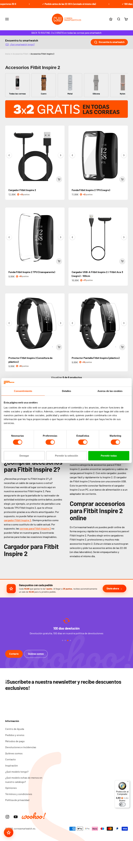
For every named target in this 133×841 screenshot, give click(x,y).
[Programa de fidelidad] (8, 832)
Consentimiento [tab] (23, 391)
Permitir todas (109, 455)
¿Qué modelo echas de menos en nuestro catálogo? (23, 779)
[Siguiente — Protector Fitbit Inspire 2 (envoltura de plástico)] (60, 323)
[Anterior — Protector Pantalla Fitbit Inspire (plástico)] (72, 323)
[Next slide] (123, 85)
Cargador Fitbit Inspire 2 (22, 189)
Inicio (7, 53)
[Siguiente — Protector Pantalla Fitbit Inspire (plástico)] (124, 323)
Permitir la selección (66, 455)
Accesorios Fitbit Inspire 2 (42, 53)
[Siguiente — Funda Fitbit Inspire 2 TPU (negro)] (124, 155)
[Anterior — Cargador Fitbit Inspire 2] (9, 155)
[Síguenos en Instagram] (7, 817)
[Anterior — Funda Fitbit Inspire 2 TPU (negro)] (72, 155)
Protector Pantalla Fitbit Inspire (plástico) (96, 357)
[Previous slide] (10, 85)
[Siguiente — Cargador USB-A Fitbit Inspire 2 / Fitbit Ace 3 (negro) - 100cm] (124, 237)
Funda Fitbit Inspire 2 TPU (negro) (91, 189)
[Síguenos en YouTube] (15, 817)
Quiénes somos (36, 653)
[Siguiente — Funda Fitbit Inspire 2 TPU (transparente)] (60, 237)
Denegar (24, 455)
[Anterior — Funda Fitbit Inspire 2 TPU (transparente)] (9, 237)
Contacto (14, 653)
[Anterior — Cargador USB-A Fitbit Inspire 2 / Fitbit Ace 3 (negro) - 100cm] (72, 237)
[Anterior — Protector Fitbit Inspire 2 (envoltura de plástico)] (9, 323)
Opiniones (11, 787)
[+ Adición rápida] (59, 179)
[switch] (50, 442)
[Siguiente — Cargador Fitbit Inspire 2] (60, 155)
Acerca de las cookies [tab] (109, 391)
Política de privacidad (17, 799)
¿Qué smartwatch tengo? (22, 44)
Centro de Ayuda (14, 728)
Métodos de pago (15, 741)
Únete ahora (113, 588)
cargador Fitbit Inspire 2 (17, 520)
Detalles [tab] (66, 391)
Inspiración (11, 765)
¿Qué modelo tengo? (17, 771)
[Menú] (128, 782)
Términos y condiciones (18, 793)
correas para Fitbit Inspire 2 (35, 528)
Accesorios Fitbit (20, 53)
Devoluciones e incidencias (20, 747)
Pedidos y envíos (14, 735)
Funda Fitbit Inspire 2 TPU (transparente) (31, 271)
